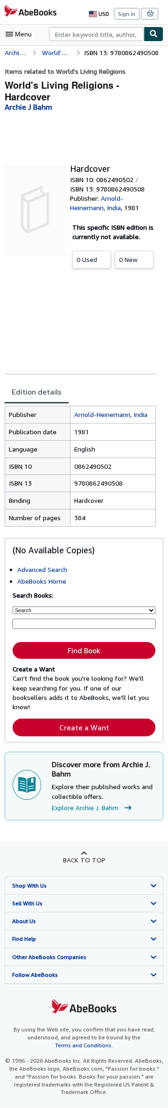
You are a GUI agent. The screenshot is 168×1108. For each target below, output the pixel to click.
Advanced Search (42, 569)
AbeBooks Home (41, 581)
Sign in (126, 13)
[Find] (153, 34)
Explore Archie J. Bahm (85, 808)
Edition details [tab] (37, 391)
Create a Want (84, 727)
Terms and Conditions (83, 1045)
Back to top (84, 860)
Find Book (84, 650)
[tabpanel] (80, 466)
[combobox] (96, 34)
